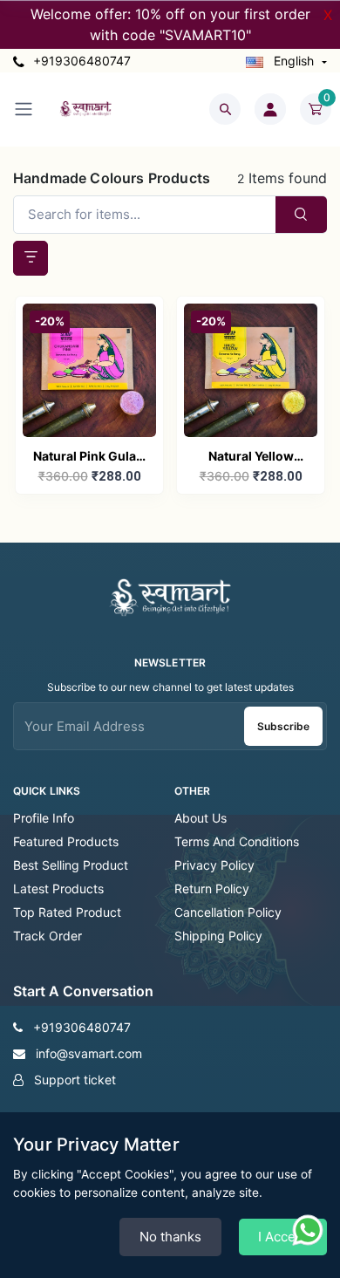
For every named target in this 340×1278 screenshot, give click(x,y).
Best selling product (70, 865)
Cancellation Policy (228, 912)
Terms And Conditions (236, 841)
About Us (200, 817)
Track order (47, 935)
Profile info (43, 817)
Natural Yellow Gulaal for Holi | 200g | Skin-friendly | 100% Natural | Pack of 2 (250, 457)
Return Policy (211, 888)
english (293, 60)
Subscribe (283, 726)
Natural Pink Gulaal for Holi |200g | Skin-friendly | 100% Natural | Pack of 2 (89, 457)
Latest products (58, 888)
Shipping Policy (218, 935)
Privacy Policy (214, 865)
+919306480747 (80, 60)
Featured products (66, 841)
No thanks (170, 1236)
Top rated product (67, 912)
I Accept (283, 1236)
